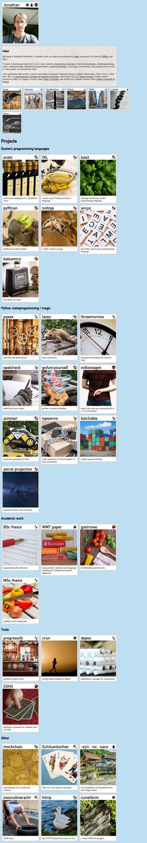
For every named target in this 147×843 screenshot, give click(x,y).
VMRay (105, 56)
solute (76, 56)
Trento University (51, 79)
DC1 (5, 59)
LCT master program (84, 76)
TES (80, 74)
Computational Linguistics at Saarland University (36, 76)
